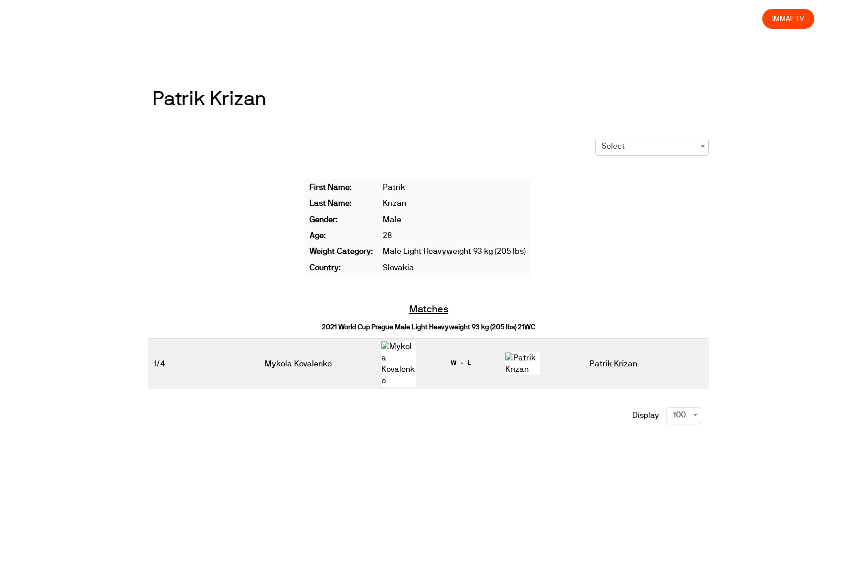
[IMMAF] (66, 18)
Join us (626, 18)
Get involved (579, 18)
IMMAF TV (788, 18)
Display (645, 415)
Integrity (708, 18)
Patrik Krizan (209, 99)
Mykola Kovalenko (298, 364)
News (464, 18)
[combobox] (652, 146)
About (534, 18)
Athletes (666, 18)
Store (745, 18)
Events (499, 18)
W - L (461, 363)
